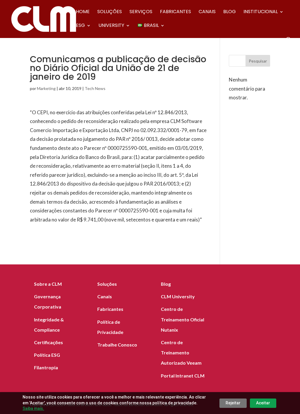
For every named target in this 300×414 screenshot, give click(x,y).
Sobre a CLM (48, 284)
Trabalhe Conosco (117, 344)
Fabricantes (175, 12)
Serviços (140, 12)
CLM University (178, 296)
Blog (229, 12)
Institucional (260, 12)
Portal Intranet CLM (182, 375)
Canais (207, 12)
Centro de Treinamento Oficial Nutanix (182, 319)
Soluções (109, 12)
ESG (80, 26)
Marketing (46, 88)
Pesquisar (258, 60)
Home (83, 12)
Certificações (48, 342)
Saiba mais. (33, 408)
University (111, 26)
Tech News (95, 88)
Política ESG (47, 355)
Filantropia (46, 367)
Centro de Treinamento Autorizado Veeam (181, 352)
